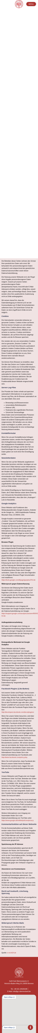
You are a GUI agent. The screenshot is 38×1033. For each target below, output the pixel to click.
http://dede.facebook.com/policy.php (14, 757)
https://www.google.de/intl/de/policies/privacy (18, 820)
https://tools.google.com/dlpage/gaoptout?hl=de (18, 580)
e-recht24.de (11, 953)
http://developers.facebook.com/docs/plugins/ (18, 712)
